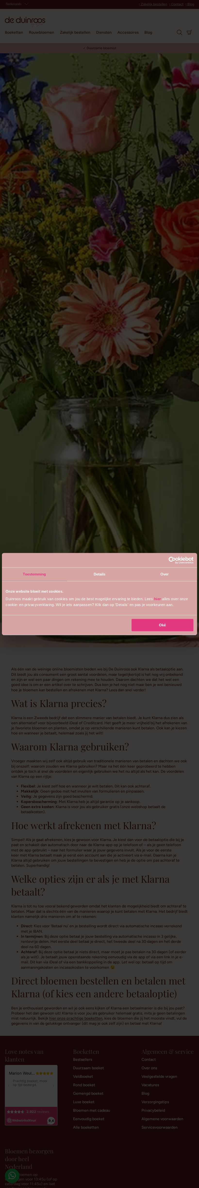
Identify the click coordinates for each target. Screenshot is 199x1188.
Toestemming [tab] (34, 574)
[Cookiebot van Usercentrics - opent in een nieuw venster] (172, 560)
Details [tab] (100, 574)
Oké (162, 625)
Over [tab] (164, 574)
